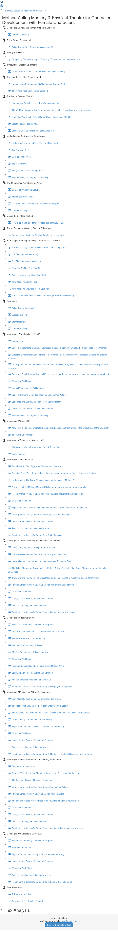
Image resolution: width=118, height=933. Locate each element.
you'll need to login (70, 921)
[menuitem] (1, 6)
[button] (1, 2)
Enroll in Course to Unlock (59, 924)
